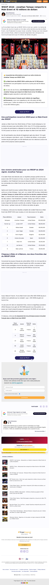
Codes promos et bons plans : (11, 393)
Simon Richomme (10, 12)
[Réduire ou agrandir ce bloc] (46, 19)
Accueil (2, 4)
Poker (6, 4)
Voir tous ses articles (40, 431)
